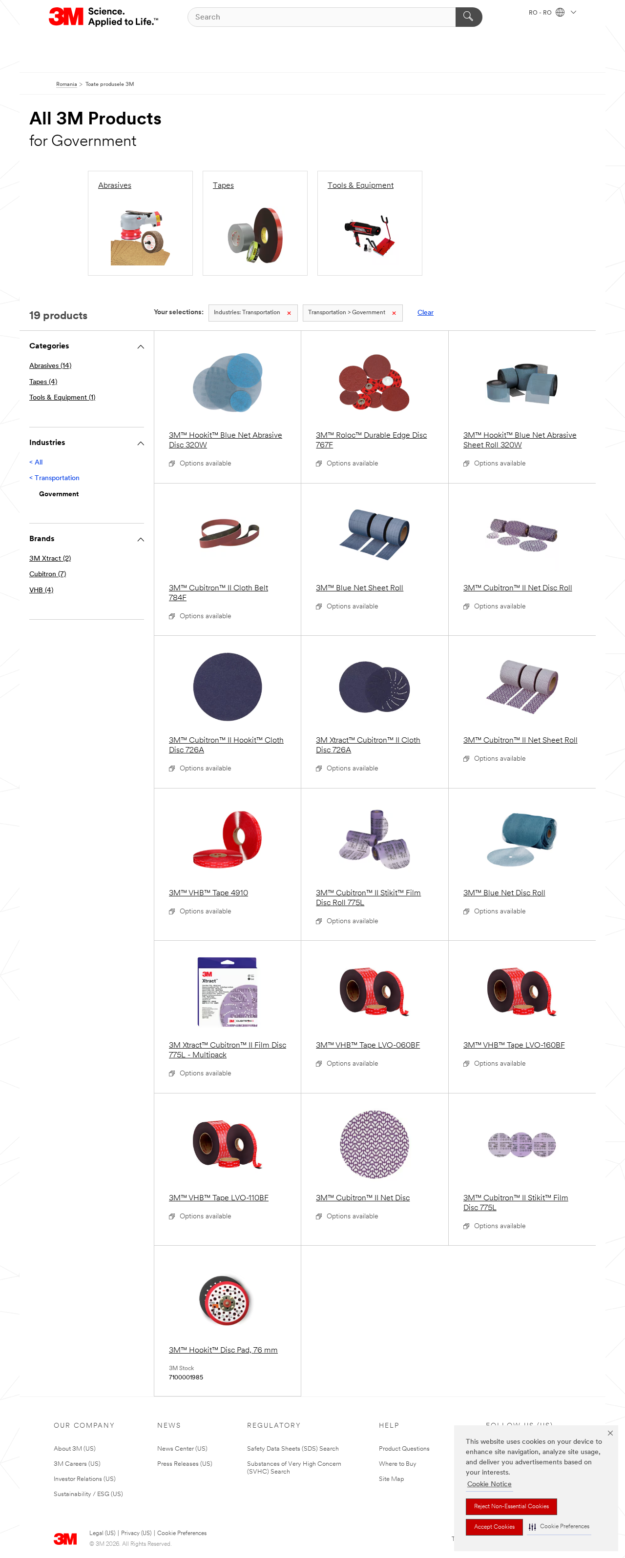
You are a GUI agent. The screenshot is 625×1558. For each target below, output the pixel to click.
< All (35, 462)
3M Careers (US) (77, 1464)
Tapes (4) (43, 382)
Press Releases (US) (184, 1464)
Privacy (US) (136, 1534)
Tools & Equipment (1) (62, 398)
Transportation (247, 313)
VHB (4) (41, 590)
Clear (425, 313)
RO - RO (541, 13)
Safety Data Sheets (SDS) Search (293, 1449)
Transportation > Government (346, 313)
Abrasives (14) (50, 366)
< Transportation (54, 478)
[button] (559, 1527)
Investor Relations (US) (85, 1479)
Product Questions (404, 1449)
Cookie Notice (489, 1484)
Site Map (391, 1479)
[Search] (469, 17)
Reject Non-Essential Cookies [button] (511, 1507)
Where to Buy (398, 1464)
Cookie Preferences (182, 1534)
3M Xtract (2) (50, 559)
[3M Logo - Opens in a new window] (104, 17)
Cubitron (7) (47, 574)
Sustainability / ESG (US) (88, 1494)
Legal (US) (102, 1534)
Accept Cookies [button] (494, 1527)
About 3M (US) (75, 1449)
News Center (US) (182, 1449)
